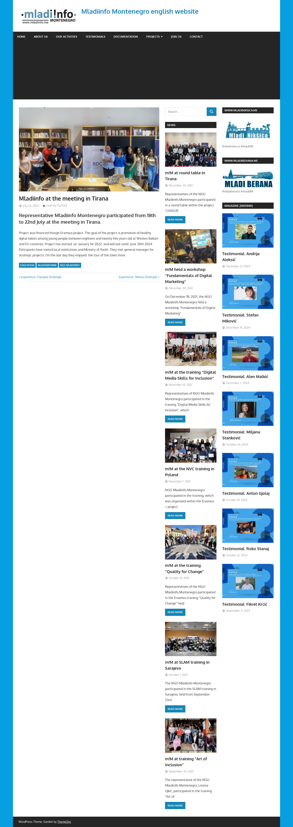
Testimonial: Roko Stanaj (245, 548)
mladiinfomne (47, 265)
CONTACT (196, 36)
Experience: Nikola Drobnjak (138, 277)
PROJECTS (153, 36)
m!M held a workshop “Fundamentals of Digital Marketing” (188, 275)
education (27, 265)
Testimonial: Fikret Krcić (244, 604)
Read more (175, 219)
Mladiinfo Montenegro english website (140, 11)
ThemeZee (64, 821)
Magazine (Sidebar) (238, 205)
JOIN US (176, 36)
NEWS (171, 125)
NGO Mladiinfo (70, 265)
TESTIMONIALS (95, 36)
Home (21, 36)
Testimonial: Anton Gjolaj (245, 493)
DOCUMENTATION (126, 36)
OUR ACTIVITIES (66, 36)
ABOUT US (41, 36)
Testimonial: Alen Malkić (245, 376)
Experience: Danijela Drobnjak (41, 277)
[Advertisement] (146, 71)
